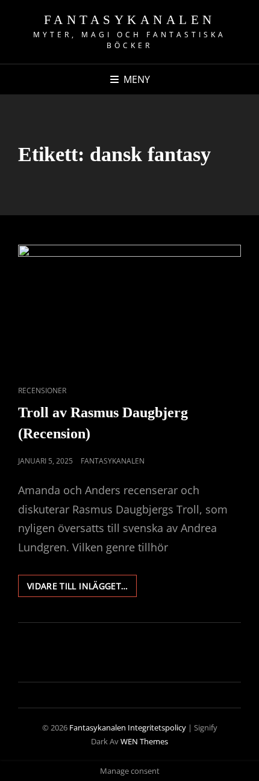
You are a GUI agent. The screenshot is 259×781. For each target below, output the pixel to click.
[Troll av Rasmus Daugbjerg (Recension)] (129, 307)
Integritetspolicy (157, 727)
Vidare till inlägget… (82, 588)
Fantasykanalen (130, 20)
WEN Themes (144, 741)
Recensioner (42, 390)
